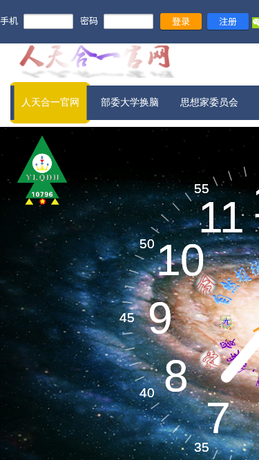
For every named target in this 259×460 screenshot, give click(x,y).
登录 (181, 21)
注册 (228, 21)
